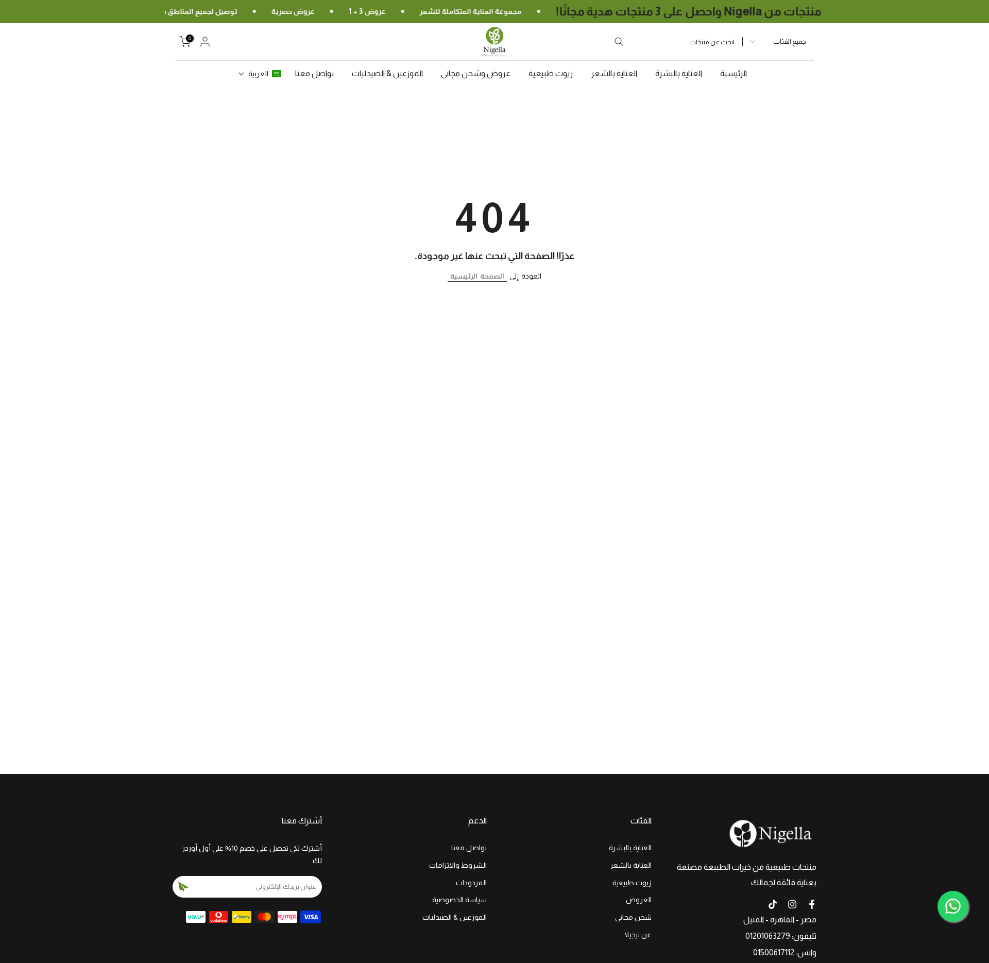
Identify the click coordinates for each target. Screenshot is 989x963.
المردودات (471, 883)
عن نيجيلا (638, 935)
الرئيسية (733, 73)
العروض (639, 900)
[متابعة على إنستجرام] (792, 904)
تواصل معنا (314, 73)
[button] (259, 73)
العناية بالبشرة (678, 73)
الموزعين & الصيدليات (387, 73)
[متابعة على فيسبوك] (811, 904)
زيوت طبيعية (550, 73)
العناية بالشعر (614, 73)
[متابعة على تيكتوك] (772, 904)
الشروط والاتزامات (458, 865)
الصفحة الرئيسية (477, 276)
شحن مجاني (633, 917)
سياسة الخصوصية (459, 900)
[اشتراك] (183, 887)
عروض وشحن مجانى (475, 73)
